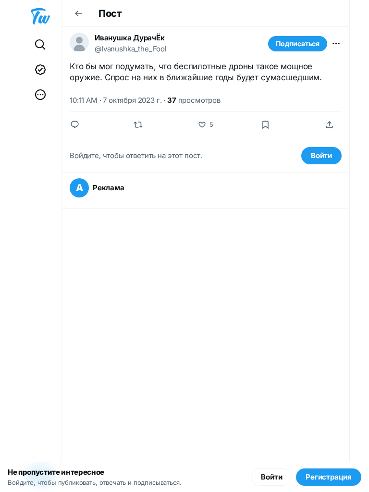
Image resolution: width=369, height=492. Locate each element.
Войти (321, 155)
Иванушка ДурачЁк (130, 37)
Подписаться (298, 43)
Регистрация (329, 476)
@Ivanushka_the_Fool (131, 48)
